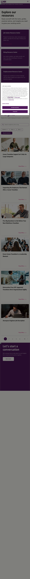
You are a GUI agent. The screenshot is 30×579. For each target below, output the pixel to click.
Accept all (15, 111)
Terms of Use (11, 99)
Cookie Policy (10, 97)
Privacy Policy (17, 97)
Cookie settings (5, 103)
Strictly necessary (15, 107)
